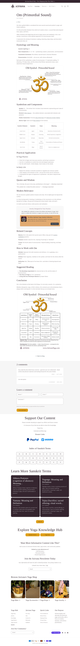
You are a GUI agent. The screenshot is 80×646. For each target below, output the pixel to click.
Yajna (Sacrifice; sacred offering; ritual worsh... (52, 501)
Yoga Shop (13, 613)
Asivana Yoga (37, 643)
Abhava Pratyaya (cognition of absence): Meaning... (23, 481)
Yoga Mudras (14, 620)
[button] (30, 6)
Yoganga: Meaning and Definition (52, 480)
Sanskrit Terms (32, 534)
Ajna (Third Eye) (39, 117)
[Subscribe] (50, 569)
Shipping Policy (43, 618)
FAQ (26, 615)
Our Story (28, 613)
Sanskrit (13, 624)
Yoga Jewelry (59, 600)
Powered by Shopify (44, 643)
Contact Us (28, 618)
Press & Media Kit (44, 613)
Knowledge (13, 618)
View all (40, 521)
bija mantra (37, 120)
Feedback (28, 622)
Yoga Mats (14, 600)
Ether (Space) (27, 113)
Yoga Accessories (32, 600)
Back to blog (41, 356)
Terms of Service (44, 622)
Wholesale (28, 620)
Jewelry (12, 615)
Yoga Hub (47, 534)
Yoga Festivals (14, 622)
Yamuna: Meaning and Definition (23, 501)
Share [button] (19, 22)
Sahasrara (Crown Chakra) (53, 117)
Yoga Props (44, 600)
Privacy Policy (43, 620)
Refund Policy (43, 615)
